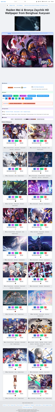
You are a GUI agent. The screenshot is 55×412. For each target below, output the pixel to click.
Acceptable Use (27, 405)
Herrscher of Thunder (9, 111)
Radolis (43, 173)
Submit (40, 1)
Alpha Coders (3, 1)
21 (16, 140)
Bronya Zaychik (16, 111)
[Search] (25, 1)
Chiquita (18, 257)
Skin (35, 114)
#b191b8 (29, 119)
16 (42, 140)
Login (49, 1)
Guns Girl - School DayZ (37, 147)
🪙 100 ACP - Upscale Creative (15, 103)
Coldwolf (18, 311)
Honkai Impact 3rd (39, 114)
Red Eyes (45, 342)
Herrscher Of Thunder (10, 147)
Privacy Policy (13, 405)
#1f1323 (27, 119)
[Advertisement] (27, 75)
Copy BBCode (29, 98)
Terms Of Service (20, 405)
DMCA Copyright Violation (47, 405)
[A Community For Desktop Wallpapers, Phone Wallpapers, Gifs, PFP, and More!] (7, 5)
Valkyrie (19, 114)
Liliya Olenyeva (16, 286)
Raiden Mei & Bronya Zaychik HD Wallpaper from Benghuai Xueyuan (36, 5)
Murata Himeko (34, 177)
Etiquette (32, 405)
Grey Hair (32, 342)
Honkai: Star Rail (15, 205)
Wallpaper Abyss (12, 5)
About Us (4, 405)
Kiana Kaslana (23, 114)
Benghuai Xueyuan (27, 111)
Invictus (43, 369)
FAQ (8, 405)
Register (52, 1)
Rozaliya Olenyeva (10, 286)
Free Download (7, 95)
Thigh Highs (41, 342)
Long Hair (49, 342)
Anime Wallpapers (20, 5)
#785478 (32, 119)
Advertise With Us (38, 405)
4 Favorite (23, 95)
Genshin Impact (46, 114)
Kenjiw (43, 229)
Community (45, 1)
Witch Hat (36, 342)
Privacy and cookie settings (27, 407)
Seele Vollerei (11, 203)
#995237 (34, 119)
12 (42, 168)
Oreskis (17, 201)
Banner (15, 114)
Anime (21, 111)
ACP (5, 103)
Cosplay (12, 114)
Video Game (8, 114)
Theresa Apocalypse (30, 114)
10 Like (16, 95)
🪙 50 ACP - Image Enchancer (29, 103)
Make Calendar (31, 95)
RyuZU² (24, 87)
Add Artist (10, 87)
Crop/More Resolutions (43, 95)
